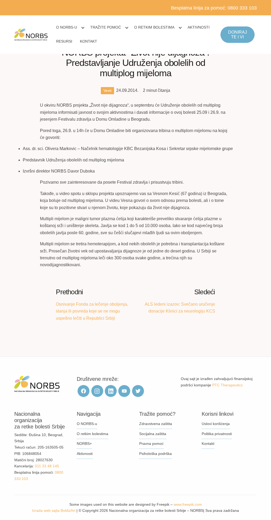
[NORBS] (31, 35)
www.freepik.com (188, 504)
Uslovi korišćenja (216, 424)
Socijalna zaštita (152, 434)
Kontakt (88, 41)
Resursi (64, 41)
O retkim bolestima (154, 27)
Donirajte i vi (237, 34)
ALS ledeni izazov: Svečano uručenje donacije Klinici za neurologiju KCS (180, 307)
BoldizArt (68, 510)
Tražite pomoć (105, 27)
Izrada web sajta (46, 510)
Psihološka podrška (155, 453)
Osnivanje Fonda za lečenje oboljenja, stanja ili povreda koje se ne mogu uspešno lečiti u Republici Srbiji (92, 311)
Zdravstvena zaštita (155, 424)
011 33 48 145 (47, 466)
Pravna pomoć (151, 443)
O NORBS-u (66, 27)
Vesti (107, 91)
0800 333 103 (242, 8)
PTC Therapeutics (227, 385)
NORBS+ (84, 443)
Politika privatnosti (217, 434)
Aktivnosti (199, 27)
